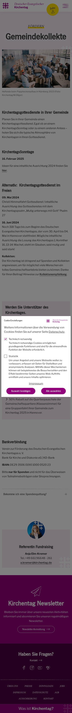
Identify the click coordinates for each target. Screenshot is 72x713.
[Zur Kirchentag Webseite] (57, 321)
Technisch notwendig (20, 339)
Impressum (36, 383)
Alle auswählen (53, 391)
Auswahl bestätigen (20, 391)
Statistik (13, 356)
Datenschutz (56, 331)
